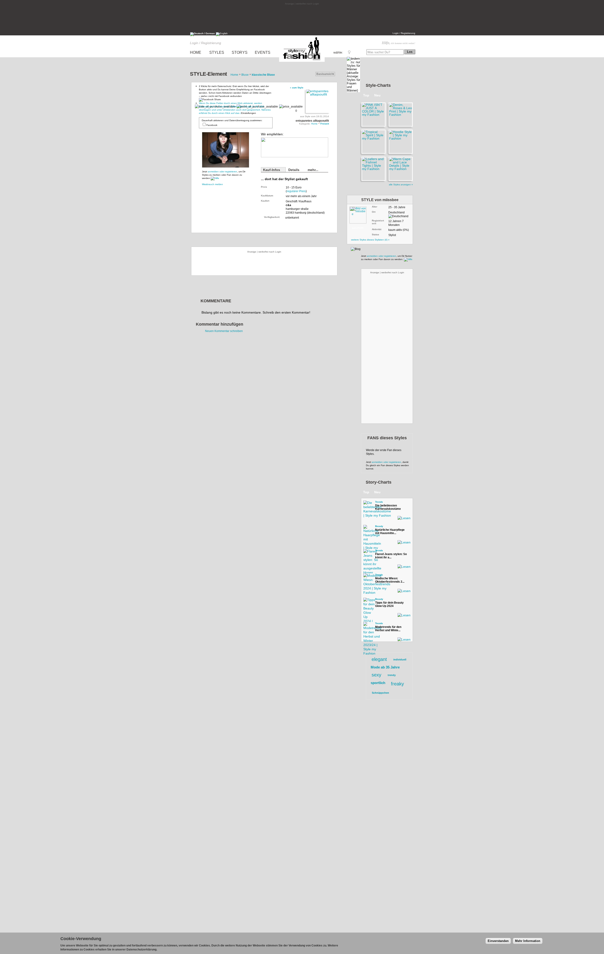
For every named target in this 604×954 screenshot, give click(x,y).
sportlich (378, 683)
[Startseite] (302, 61)
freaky (397, 683)
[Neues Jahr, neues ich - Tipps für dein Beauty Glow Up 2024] (368, 602)
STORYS (239, 52)
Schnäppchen (380, 692)
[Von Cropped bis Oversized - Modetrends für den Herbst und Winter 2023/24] (368, 626)
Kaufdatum (267, 195)
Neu (377, 95)
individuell (399, 659)
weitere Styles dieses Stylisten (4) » (370, 239)
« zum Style (296, 87)
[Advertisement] (302, 18)
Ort (373, 212)
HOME (195, 52)
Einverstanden (498, 941)
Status (375, 234)
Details (293, 170)
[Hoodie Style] (400, 141)
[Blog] (356, 249)
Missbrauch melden (212, 184)
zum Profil (358, 228)
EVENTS (262, 52)
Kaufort (265, 200)
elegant (379, 659)
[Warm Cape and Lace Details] (400, 169)
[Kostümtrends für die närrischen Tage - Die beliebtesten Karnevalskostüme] (368, 505)
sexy (376, 674)
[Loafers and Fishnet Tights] (373, 169)
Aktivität (376, 229)
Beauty (379, 526)
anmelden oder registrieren (222, 171)
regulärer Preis (296, 191)
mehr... (313, 170)
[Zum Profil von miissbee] (360, 214)
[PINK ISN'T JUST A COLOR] (373, 114)
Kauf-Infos (271, 170)
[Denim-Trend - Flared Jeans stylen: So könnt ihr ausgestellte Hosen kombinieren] (368, 554)
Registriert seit (378, 222)
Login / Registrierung (404, 33)
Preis (264, 187)
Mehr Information (527, 941)
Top (366, 95)
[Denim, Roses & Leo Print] (400, 114)
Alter (374, 206)
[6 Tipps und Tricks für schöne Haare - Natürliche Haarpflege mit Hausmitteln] (368, 529)
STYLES (216, 52)
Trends (379, 502)
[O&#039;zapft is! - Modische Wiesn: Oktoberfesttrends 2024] (368, 578)
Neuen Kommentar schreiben (224, 331)
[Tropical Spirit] (373, 141)
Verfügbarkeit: (272, 217)
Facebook (211, 125)
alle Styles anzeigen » (401, 184)
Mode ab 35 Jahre (385, 667)
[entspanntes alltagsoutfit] (317, 101)
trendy (392, 675)
